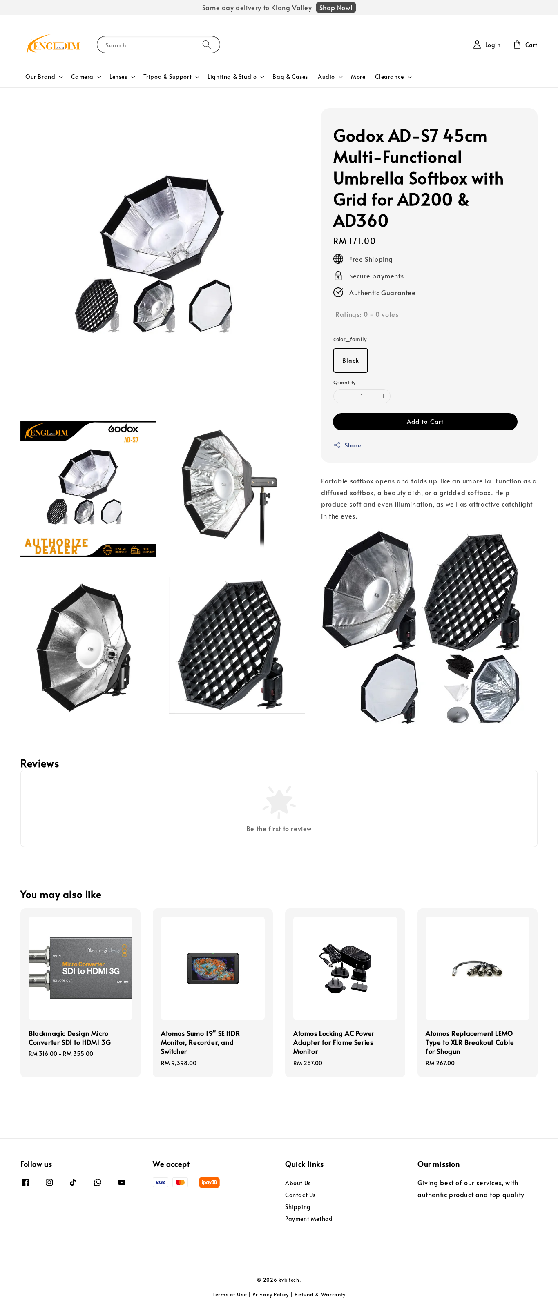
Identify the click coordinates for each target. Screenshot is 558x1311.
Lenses (118, 76)
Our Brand (40, 76)
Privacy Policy (270, 1294)
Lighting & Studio (232, 76)
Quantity (344, 382)
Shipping (298, 1207)
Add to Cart (425, 421)
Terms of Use (229, 1294)
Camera (82, 76)
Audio (326, 76)
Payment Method (309, 1218)
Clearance (389, 76)
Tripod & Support (167, 76)
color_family (349, 339)
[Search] (207, 44)
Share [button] (353, 445)
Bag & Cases (290, 76)
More (358, 76)
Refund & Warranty (320, 1294)
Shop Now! (336, 7)
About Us (298, 1183)
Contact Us (300, 1195)
